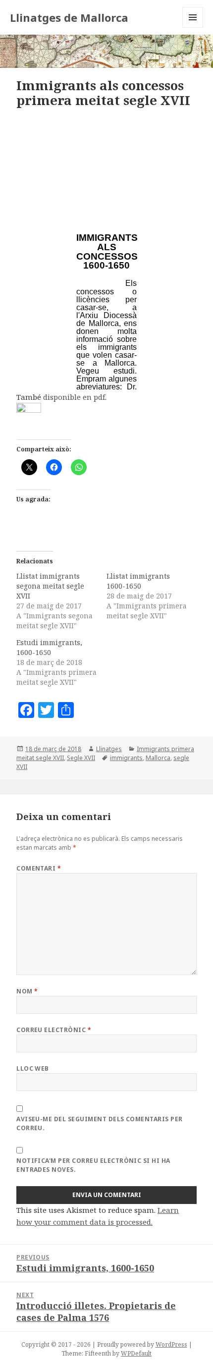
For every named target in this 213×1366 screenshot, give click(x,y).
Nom (27, 991)
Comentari (38, 868)
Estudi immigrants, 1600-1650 (49, 647)
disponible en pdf (74, 397)
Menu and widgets (193, 27)
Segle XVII (81, 758)
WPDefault (136, 1353)
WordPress (171, 1344)
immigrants (126, 758)
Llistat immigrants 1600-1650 (138, 581)
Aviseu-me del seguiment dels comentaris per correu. (99, 1123)
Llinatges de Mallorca (69, 17)
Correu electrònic (53, 1030)
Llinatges (109, 749)
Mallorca (158, 758)
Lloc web (32, 1068)
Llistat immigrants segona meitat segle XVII (50, 586)
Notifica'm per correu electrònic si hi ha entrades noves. (93, 1165)
